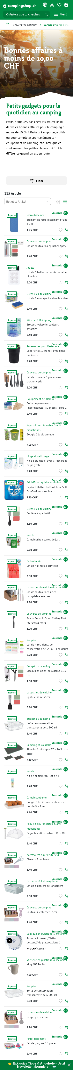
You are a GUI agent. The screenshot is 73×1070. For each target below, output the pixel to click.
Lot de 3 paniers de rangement (45, 885)
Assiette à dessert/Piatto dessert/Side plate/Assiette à (44, 940)
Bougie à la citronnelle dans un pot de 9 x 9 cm (45, 804)
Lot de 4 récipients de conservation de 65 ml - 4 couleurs (47, 647)
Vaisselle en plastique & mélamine (47, 933)
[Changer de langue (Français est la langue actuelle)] (45, 5)
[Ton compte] (52, 4)
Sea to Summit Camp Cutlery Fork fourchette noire (46, 620)
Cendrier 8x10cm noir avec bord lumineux (46, 353)
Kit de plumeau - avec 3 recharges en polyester (47, 463)
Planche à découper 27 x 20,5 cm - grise (47, 751)
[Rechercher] (46, 14)
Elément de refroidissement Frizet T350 (47, 222)
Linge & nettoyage (38, 456)
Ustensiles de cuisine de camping (46, 587)
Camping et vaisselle (39, 745)
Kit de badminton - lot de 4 (43, 776)
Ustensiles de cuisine (39, 294)
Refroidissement (36, 215)
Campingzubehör (37, 797)
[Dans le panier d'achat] (66, 230)
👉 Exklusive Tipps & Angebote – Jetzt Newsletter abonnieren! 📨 (36, 1065)
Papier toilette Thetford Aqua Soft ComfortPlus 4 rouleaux (47, 489)
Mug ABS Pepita (36, 964)
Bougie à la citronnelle (40, 434)
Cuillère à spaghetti (38, 513)
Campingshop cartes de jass (43, 539)
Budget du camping (38, 666)
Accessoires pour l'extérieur (43, 346)
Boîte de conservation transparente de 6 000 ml (42, 993)
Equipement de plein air (41, 399)
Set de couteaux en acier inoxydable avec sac (41, 594)
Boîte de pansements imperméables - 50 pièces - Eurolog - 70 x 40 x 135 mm (47, 405)
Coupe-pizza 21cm (37, 1017)
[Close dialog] (69, 1065)
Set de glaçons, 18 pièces (41, 1043)
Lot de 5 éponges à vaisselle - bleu (47, 298)
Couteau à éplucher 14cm (42, 912)
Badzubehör (34, 561)
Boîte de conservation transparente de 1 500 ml (42, 725)
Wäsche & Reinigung (39, 320)
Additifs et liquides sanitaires (44, 482)
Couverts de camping (39, 241)
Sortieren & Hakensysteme (42, 881)
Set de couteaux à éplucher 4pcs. (46, 246)
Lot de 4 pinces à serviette (42, 565)
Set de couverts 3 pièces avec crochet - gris (44, 379)
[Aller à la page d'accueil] (20, 5)
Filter (39, 181)
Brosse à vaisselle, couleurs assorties (43, 327)
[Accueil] (7, 25)
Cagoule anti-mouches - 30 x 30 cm (46, 835)
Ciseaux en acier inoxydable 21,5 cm (46, 673)
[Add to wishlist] (60, 230)
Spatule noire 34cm (38, 697)
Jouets (30, 267)
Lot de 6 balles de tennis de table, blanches (47, 274)
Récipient (32, 640)
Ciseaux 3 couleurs (38, 859)
